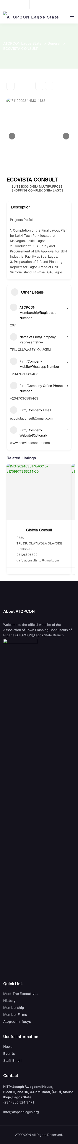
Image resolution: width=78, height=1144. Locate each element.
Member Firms (15, 1014)
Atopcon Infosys (17, 1021)
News (8, 1046)
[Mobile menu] (72, 16)
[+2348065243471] (6, 4)
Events (9, 1053)
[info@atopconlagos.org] (17, 4)
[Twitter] (60, 4)
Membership (13, 1007)
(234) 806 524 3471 (18, 1102)
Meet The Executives (20, 993)
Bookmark (39, 86)
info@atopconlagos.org (21, 1112)
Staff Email (12, 1060)
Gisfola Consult (39, 530)
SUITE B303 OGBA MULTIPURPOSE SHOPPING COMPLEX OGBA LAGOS (37, 188)
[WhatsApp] (70, 4)
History (9, 1000)
